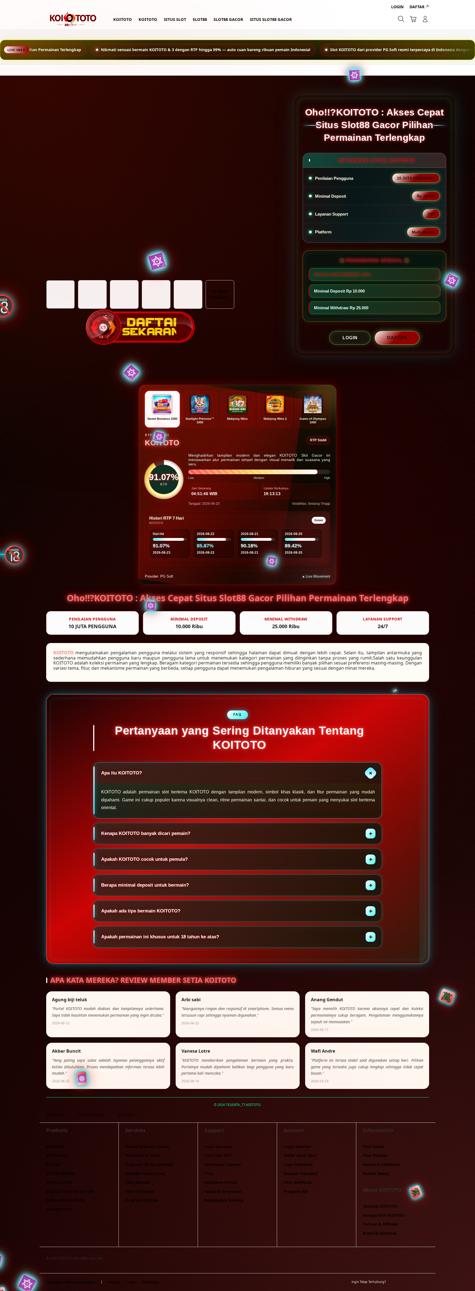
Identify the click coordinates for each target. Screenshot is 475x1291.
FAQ (208, 1173)
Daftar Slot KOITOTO (65, 1200)
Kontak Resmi (376, 1173)
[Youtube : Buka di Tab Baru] (425, 1282)
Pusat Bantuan (218, 1146)
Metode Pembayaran (145, 1173)
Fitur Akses (373, 1146)
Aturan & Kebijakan (381, 1164)
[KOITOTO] (72, 19)
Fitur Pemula (375, 1155)
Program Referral (141, 1200)
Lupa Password (298, 1164)
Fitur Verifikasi (298, 1182)
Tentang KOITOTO (380, 1206)
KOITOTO (63, 653)
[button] (413, 19)
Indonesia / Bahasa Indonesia (70, 1282)
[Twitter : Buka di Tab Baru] (404, 1282)
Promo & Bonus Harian (147, 1146)
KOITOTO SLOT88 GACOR (69, 1191)
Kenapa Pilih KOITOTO (384, 1215)
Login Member (297, 1146)
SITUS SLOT (57, 1155)
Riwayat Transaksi (301, 1173)
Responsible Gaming (224, 1200)
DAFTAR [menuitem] (417, 6)
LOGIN (350, 337)
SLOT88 (53, 1164)
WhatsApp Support (223, 1164)
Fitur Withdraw (139, 1191)
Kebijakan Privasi (221, 1182)
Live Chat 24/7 (218, 1155)
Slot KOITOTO (59, 1209)
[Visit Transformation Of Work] (140, 311)
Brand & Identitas (379, 1233)
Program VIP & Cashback (149, 1164)
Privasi (114, 1282)
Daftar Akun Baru (300, 1155)
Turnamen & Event (143, 1155)
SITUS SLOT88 (59, 1182)
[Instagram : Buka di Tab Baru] (415, 1282)
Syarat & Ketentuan (223, 1191)
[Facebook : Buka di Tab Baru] (393, 1282)
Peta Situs (150, 1282)
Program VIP (296, 1191)
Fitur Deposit (137, 1182)
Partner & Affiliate (380, 1224)
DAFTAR (397, 337)
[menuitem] (122, 19)
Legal (130, 1282)
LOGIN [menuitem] (397, 6)
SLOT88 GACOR (60, 1173)
